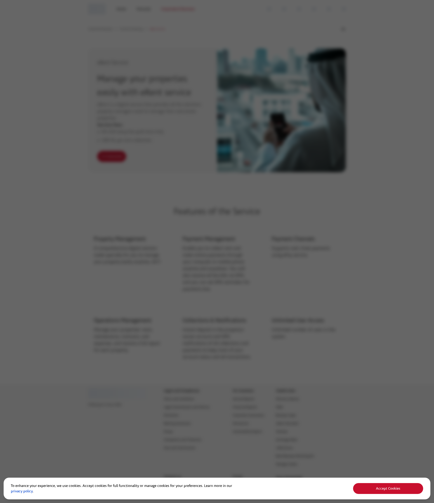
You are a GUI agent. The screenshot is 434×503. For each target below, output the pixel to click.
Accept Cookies (388, 488)
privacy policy (22, 491)
